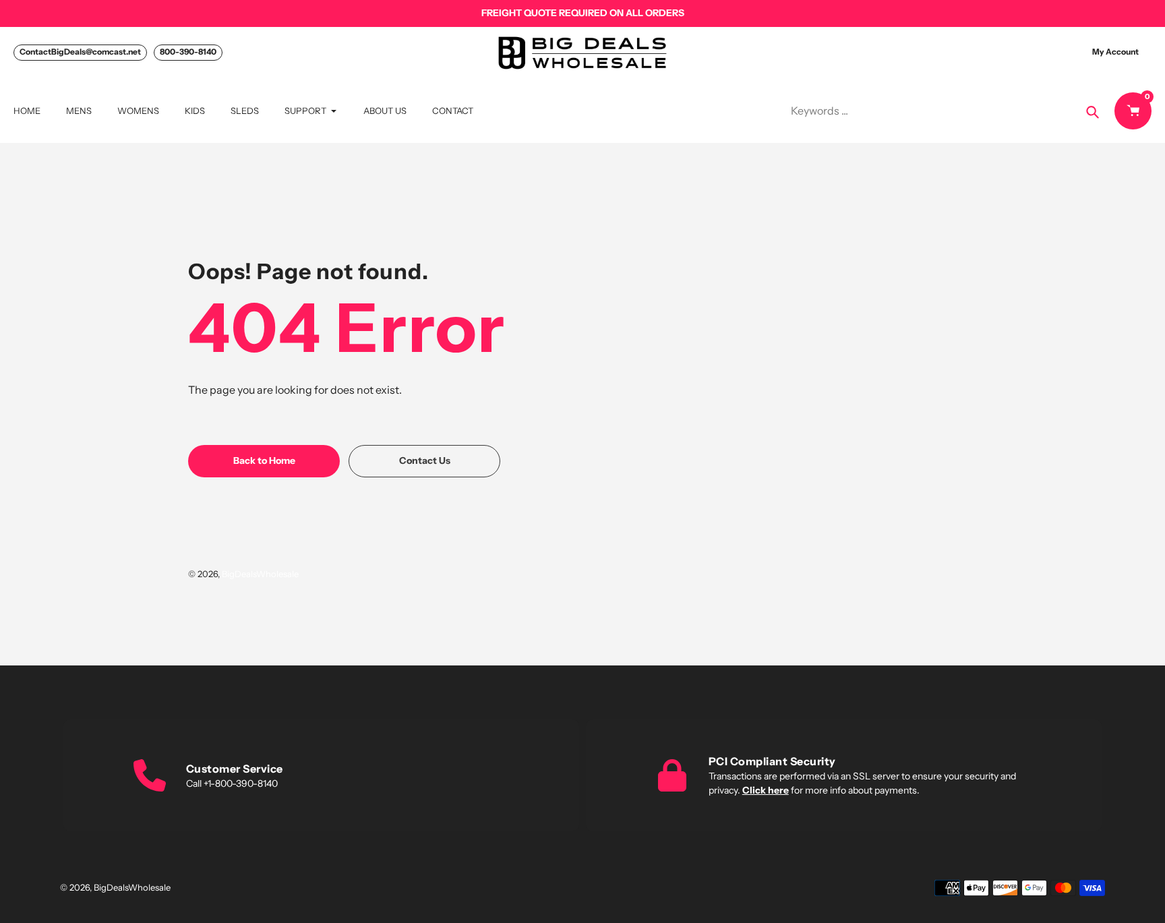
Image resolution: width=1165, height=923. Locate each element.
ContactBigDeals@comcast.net (80, 52)
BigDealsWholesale (260, 573)
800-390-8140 (188, 52)
